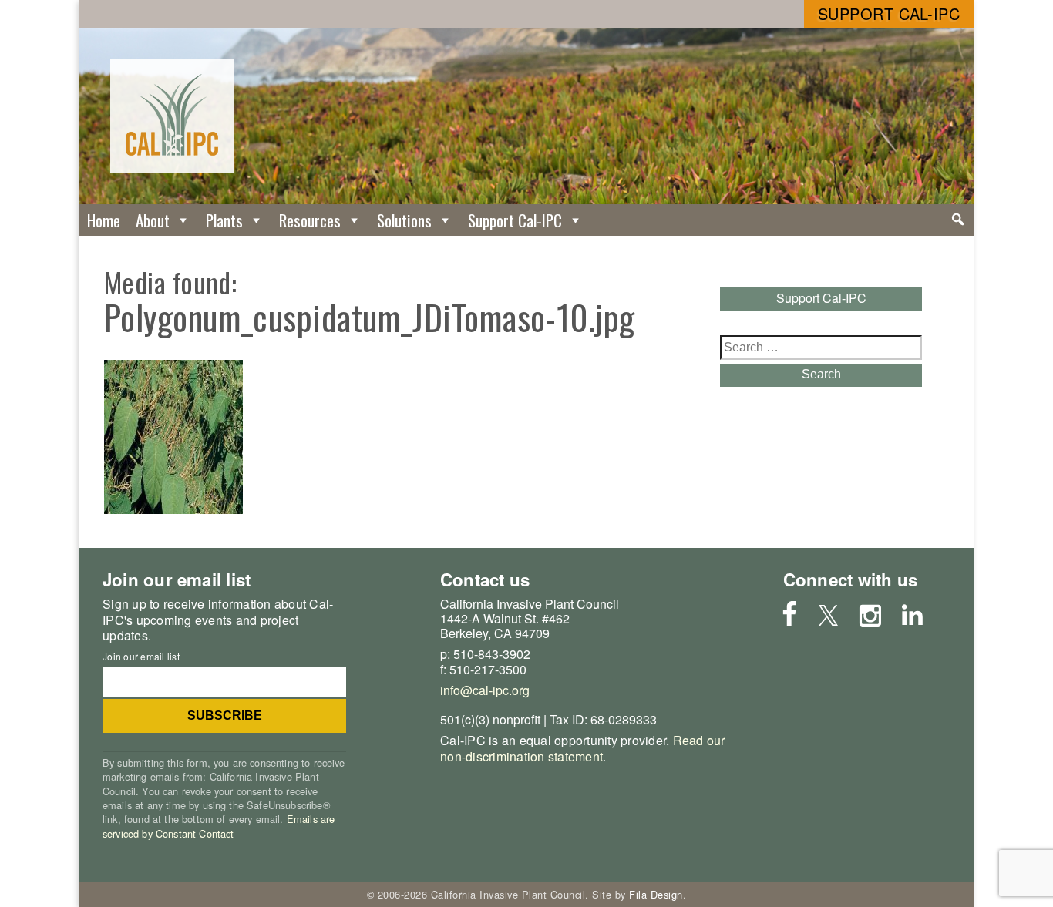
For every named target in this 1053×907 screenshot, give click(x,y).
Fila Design (656, 894)
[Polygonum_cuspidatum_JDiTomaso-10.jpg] (173, 509)
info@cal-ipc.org (485, 690)
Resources (310, 220)
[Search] (958, 219)
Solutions (404, 220)
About (153, 220)
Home (103, 220)
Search (821, 374)
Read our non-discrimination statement (582, 748)
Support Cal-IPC (889, 13)
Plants (224, 220)
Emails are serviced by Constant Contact (219, 825)
